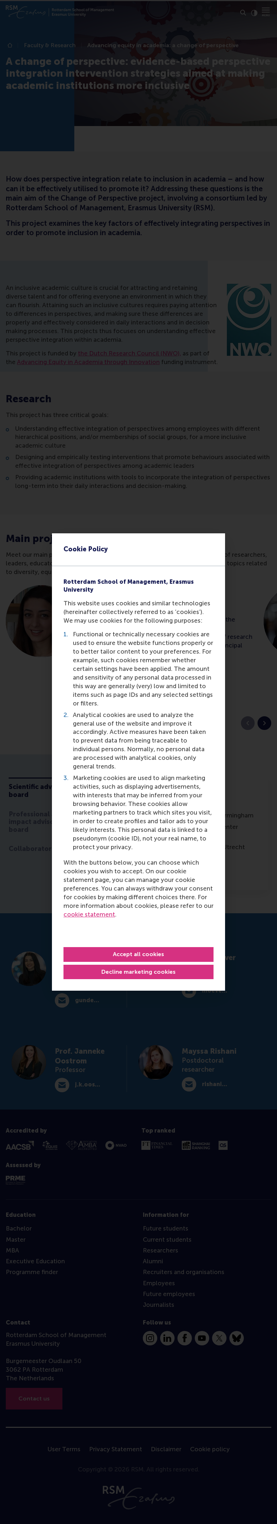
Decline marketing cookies (138, 971)
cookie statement (89, 914)
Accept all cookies (138, 954)
